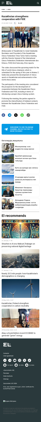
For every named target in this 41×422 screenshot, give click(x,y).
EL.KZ (20, 23)
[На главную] (9, 3)
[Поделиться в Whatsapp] (22, 115)
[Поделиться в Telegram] (9, 115)
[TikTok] (29, 360)
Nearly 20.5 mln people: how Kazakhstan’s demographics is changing (20, 274)
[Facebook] (4, 360)
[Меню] (3, 3)
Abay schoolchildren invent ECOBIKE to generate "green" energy (18, 334)
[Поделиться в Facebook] (3, 115)
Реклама (6, 373)
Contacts (6, 353)
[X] (24, 360)
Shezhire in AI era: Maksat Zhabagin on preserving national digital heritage (18, 245)
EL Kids (21, 365)
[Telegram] (9, 360)
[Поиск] (38, 3)
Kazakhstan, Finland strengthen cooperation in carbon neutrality (15, 304)
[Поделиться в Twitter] (16, 115)
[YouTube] (14, 360)
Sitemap (6, 379)
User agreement (8, 356)
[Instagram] (19, 360)
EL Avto (31, 365)
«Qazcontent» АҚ (8, 370)
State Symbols (7, 376)
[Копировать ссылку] (28, 115)
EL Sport (10, 365)
